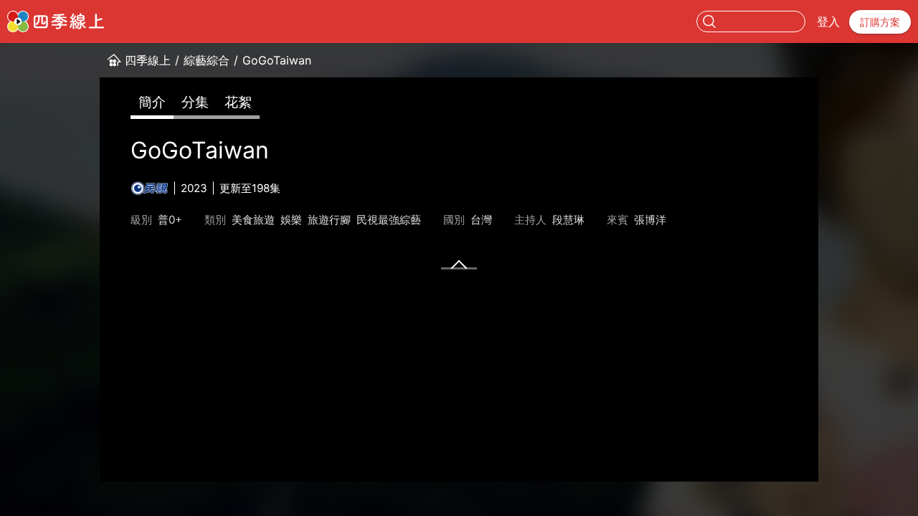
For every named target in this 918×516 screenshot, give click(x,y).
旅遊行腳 (329, 219)
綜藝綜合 (207, 60)
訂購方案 (880, 22)
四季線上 (148, 60)
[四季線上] (55, 21)
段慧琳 (568, 219)
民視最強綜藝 (388, 219)
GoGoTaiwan (276, 60)
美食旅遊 (253, 219)
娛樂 (291, 219)
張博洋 (650, 219)
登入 (828, 21)
